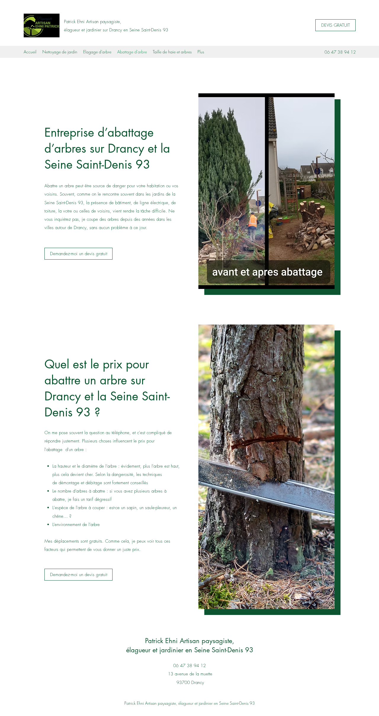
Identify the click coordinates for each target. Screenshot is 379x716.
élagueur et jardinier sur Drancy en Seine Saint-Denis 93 (116, 30)
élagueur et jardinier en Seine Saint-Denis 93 (189, 650)
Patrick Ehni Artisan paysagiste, (92, 22)
